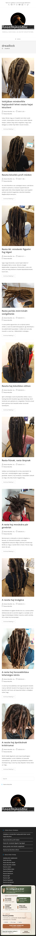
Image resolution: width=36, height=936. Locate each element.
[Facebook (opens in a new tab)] (11, 5)
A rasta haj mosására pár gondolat (15, 526)
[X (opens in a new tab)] (8, 5)
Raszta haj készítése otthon (16, 385)
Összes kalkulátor (26, 932)
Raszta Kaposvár (8, 880)
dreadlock (7, 48)
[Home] (2, 48)
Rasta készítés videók (9, 865)
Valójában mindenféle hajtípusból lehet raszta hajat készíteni (17, 104)
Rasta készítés (8, 114)
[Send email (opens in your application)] (25, 5)
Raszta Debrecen (8, 873)
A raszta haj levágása (13, 599)
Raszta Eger (6, 876)
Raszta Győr (6, 878)
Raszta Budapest (8, 871)
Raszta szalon (7, 867)
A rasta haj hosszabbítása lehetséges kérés (15, 673)
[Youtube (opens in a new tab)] (19, 5)
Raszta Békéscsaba (8, 869)
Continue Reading (9, 129)
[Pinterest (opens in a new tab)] (14, 5)
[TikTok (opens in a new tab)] (27, 5)
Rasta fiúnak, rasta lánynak (16, 460)
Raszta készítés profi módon (17, 174)
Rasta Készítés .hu (9, 111)
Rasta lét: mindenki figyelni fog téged (16, 251)
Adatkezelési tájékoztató (10, 858)
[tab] (9, 900)
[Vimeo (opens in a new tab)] (22, 5)
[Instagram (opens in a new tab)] (16, 5)
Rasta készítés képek (9, 862)
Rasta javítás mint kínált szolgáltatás (13, 846)
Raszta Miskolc (7, 884)
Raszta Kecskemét (8, 882)
